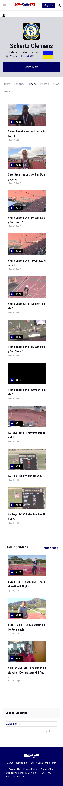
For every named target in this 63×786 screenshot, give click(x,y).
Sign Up (48, 5)
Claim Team (31, 67)
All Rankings (51, 731)
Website (14, 56)
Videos (32, 84)
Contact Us (14, 769)
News (56, 84)
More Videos (51, 547)
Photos (44, 84)
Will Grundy (50, 763)
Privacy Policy (30, 769)
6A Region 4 (13, 724)
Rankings (19, 84)
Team (7, 84)
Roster (8, 91)
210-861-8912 (27, 56)
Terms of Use (47, 769)
